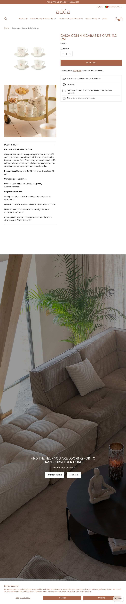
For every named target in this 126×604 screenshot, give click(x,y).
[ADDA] (63, 11)
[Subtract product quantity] (63, 53)
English (99, 7)
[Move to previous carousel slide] (114, 246)
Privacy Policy (85, 591)
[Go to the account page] (115, 18)
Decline (101, 598)
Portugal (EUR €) (114, 7)
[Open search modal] (5, 18)
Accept (62, 598)
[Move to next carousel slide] (120, 246)
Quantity (65, 48)
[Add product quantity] (70, 53)
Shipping (77, 70)
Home (6, 28)
